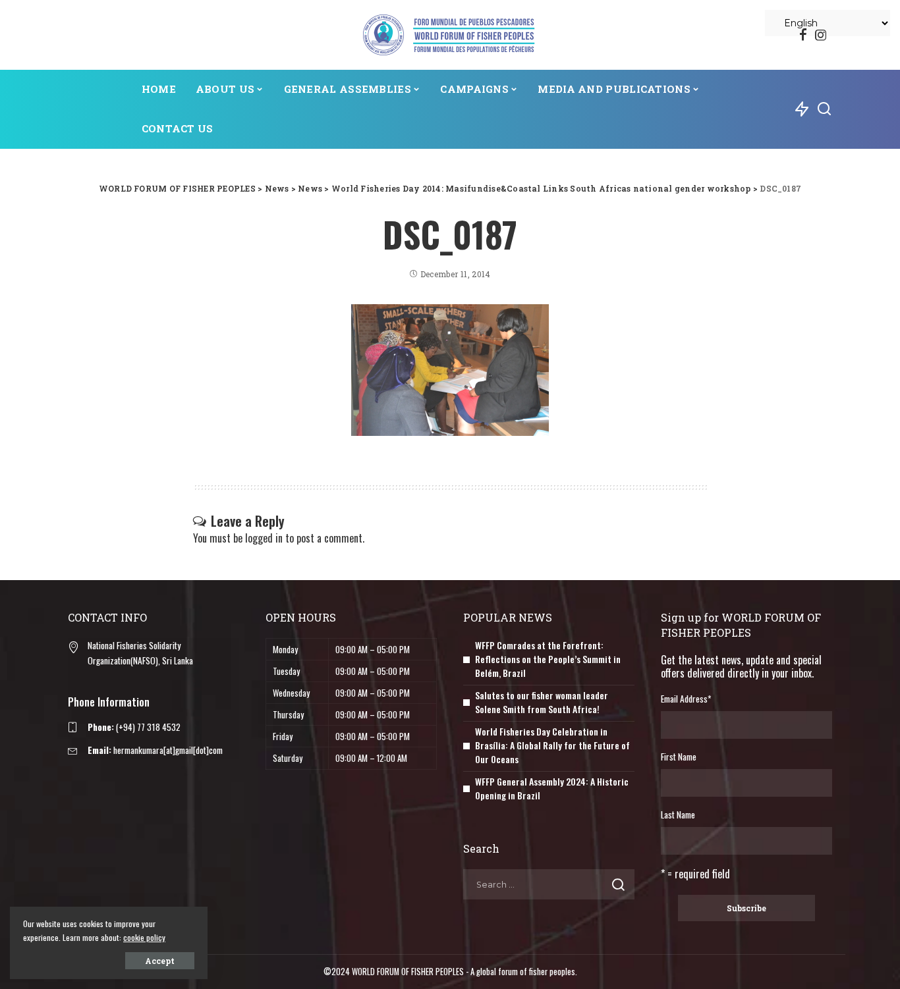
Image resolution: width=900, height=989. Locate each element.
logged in (264, 538)
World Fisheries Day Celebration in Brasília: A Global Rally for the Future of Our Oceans (552, 745)
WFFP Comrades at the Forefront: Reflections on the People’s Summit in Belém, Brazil (548, 659)
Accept (160, 960)
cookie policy (144, 937)
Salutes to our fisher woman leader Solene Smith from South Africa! (541, 702)
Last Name (678, 814)
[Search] (824, 109)
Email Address (686, 698)
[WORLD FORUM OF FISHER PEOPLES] (449, 35)
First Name (678, 756)
